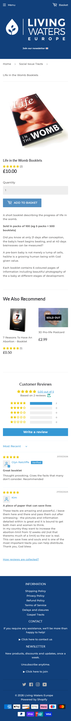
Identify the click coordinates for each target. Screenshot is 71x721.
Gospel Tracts (35, 614)
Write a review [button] (35, 432)
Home (7, 63)
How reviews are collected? (21, 559)
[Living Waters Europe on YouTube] (45, 685)
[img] (11, 457)
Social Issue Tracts (31, 63)
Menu (11, 4)
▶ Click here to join (35, 671)
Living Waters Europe (39, 695)
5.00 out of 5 (46, 391)
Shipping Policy (35, 591)
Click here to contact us (36, 639)
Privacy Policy (35, 595)
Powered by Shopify (34, 699)
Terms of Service (35, 605)
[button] (11, 166)
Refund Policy (35, 600)
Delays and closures (35, 609)
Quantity (9, 182)
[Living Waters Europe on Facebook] (31, 685)
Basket (63, 4)
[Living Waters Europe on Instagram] (38, 685)
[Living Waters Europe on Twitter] (24, 685)
